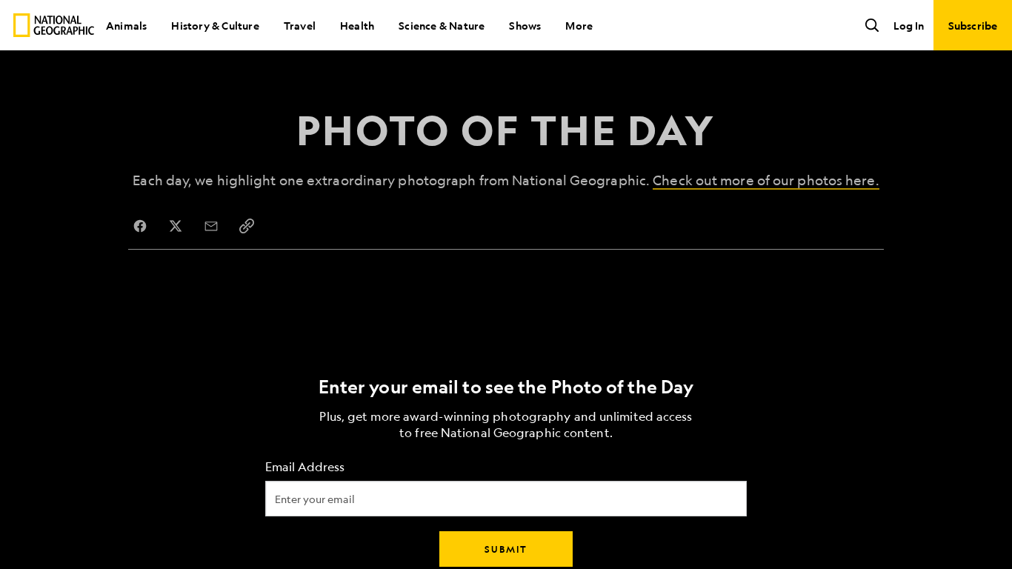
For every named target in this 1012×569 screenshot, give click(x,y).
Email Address (304, 467)
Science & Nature (442, 25)
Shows (525, 25)
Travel (300, 25)
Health (357, 25)
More (579, 25)
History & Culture (215, 25)
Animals (126, 25)
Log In (908, 25)
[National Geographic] (53, 25)
